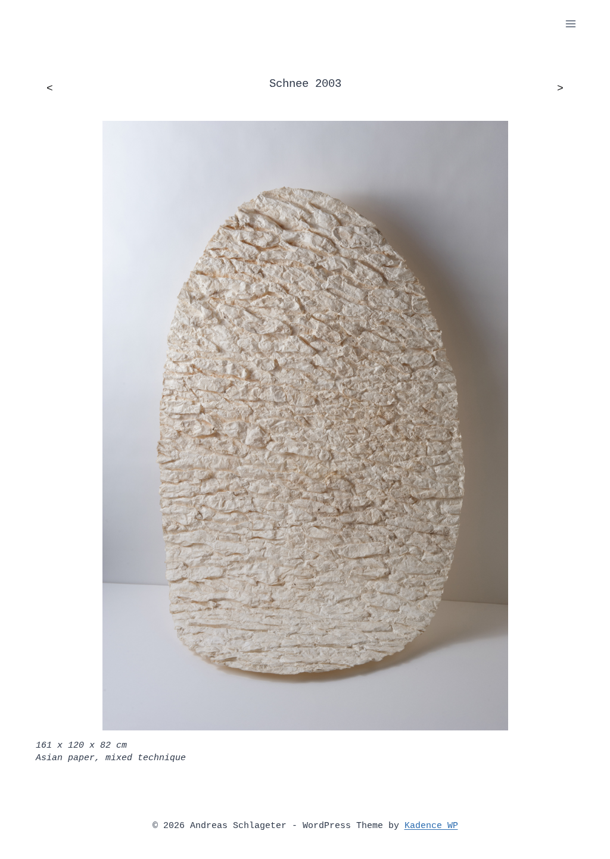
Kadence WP (431, 826)
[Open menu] (570, 23)
